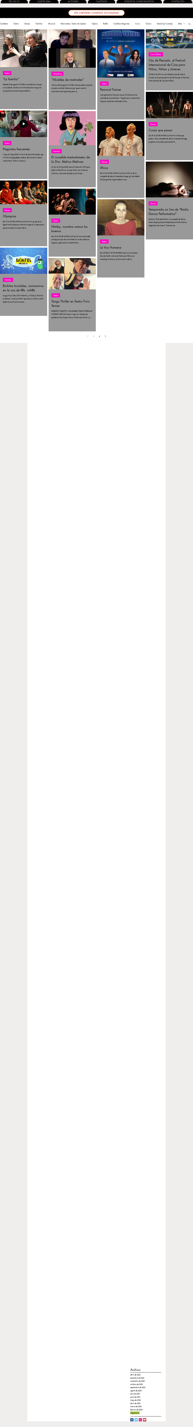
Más (180, 23)
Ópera (94, 23)
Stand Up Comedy (165, 23)
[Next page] (105, 336)
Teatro (16, 23)
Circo (137, 23)
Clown (148, 23)
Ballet (105, 23)
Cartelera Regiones (121, 23)
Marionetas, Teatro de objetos (73, 23)
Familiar (39, 23)
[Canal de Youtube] (144, 1419)
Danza (27, 23)
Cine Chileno (155, 54)
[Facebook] (132, 1419)
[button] (101, 1)
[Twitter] (136, 1419)
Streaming (57, 73)
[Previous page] (87, 336)
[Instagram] (140, 1419)
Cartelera (4, 23)
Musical (51, 23)
